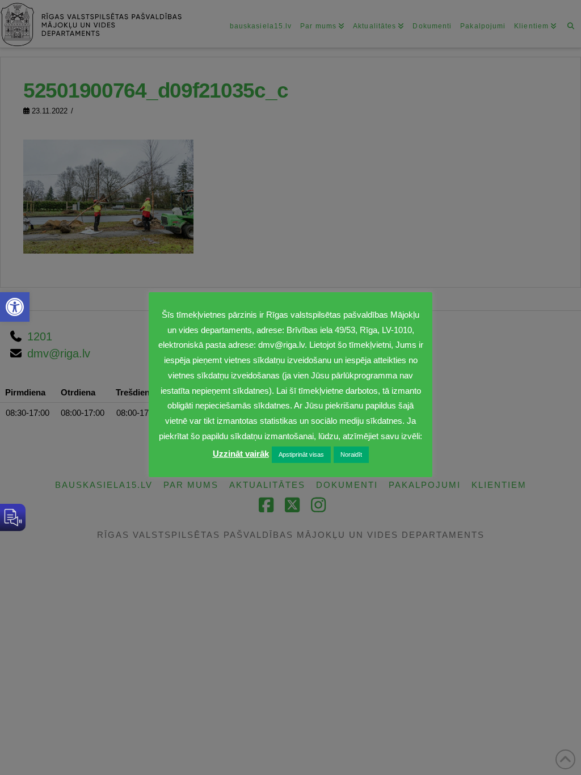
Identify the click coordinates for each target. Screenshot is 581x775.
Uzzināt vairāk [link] (241, 453)
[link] (15, 307)
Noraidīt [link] (351, 454)
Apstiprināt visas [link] (301, 454)
